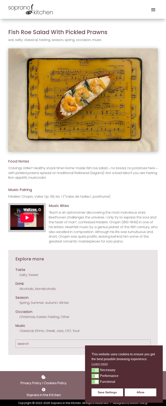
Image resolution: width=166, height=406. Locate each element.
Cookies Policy (55, 383)
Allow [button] (140, 392)
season (57, 40)
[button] (95, 370)
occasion (83, 40)
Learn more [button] (100, 364)
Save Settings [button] (107, 392)
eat (11, 40)
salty (19, 40)
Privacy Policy (31, 383)
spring (69, 40)
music (97, 40)
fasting (44, 40)
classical (31, 40)
